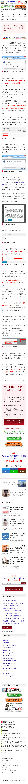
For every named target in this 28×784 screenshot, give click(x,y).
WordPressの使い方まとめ (11, 623)
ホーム (3, 19)
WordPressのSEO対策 (9, 668)
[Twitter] (6, 469)
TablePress (6, 650)
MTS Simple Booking (9, 645)
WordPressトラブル (13, 19)
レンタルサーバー (8, 671)
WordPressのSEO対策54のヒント (13, 616)
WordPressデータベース (10, 673)
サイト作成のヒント (9, 655)
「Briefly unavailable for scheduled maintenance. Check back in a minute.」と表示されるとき (13, 746)
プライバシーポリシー (8, 760)
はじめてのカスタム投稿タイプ (12, 613)
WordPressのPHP (8, 676)
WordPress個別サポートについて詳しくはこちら (14, 422)
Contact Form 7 (8, 648)
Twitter (4, 763)
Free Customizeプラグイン (10, 765)
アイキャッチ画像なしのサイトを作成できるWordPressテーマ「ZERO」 (13, 742)
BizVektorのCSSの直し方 (10, 608)
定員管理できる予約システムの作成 (13, 621)
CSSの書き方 (7, 665)
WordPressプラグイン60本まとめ (13, 603)
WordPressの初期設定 (9, 600)
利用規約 (4, 756)
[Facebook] (14, 469)
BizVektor (6, 640)
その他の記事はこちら (14, 589)
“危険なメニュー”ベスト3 (10, 605)
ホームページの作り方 (8, 772)
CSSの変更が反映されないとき (12, 610)
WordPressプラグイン (9, 658)
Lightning (6, 642)
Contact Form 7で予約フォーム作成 (13, 618)
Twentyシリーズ (8, 653)
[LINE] (14, 471)
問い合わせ (5, 767)
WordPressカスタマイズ (10, 660)
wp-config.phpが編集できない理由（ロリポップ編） (17, 509)
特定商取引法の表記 (7, 758)
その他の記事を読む (6, 627)
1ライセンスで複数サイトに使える (14, 458)
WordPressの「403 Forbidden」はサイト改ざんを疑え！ (17, 535)
